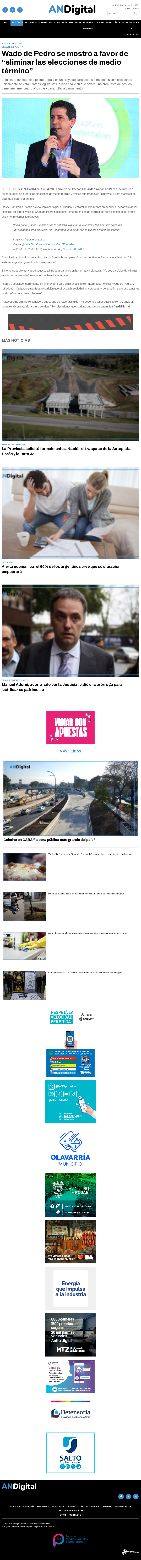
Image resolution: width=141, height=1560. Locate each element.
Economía (31, 22)
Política (17, 22)
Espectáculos (115, 22)
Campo (100, 22)
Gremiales (45, 22)
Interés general (88, 25)
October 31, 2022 (73, 249)
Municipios (60, 22)
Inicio (6, 22)
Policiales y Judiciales (132, 28)
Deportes (75, 22)
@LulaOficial (29, 244)
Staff (63, 1515)
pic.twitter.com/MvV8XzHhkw (56, 244)
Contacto (75, 1515)
